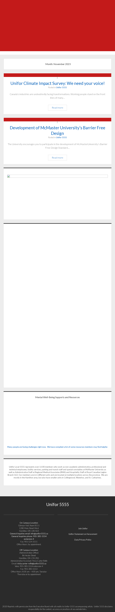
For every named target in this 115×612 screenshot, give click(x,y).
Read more (59, 108)
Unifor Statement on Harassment (83, 534)
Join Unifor (83, 528)
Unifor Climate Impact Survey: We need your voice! (57, 83)
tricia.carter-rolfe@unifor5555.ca (31, 563)
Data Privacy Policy (82, 540)
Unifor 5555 (61, 87)
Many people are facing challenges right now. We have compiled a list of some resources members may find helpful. (57, 447)
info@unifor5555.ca (39, 533)
